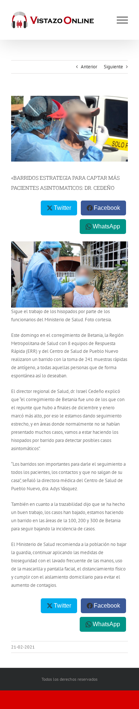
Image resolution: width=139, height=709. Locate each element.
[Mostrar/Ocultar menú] (122, 20)
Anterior (89, 67)
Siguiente (113, 67)
